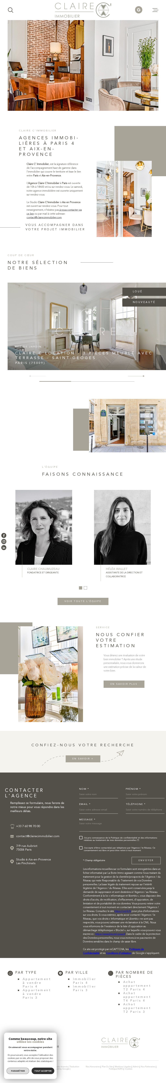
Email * (85, 804)
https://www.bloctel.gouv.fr (110, 934)
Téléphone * (136, 804)
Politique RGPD (116, 1069)
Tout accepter (43, 1070)
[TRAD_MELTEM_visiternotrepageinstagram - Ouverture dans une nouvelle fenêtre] (3, 541)
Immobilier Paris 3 (84, 988)
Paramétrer (18, 1070)
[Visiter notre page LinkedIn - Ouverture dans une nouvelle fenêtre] (3, 547)
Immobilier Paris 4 (84, 981)
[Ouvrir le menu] (155, 10)
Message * (87, 820)
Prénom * (133, 789)
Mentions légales (123, 1067)
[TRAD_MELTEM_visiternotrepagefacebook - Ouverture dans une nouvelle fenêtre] (3, 535)
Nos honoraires (93, 1067)
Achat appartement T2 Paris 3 (137, 1008)
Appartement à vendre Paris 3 (37, 994)
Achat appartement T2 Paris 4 (137, 986)
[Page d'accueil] (83, 10)
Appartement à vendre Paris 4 (37, 983)
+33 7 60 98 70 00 (28, 826)
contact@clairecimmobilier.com (44, 217)
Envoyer (146, 860)
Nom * (84, 789)
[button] (142, 376)
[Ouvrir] (10, 10)
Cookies (128, 1069)
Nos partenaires (148, 1067)
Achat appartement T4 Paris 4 (137, 997)
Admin (136, 1067)
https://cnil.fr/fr (123, 911)
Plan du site (107, 1067)
